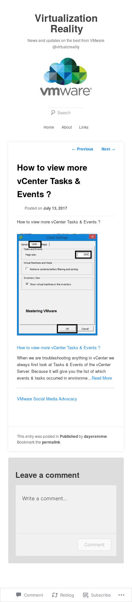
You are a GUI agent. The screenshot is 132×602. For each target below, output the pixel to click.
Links (83, 127)
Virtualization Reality (66, 23)
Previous (82, 149)
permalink (51, 442)
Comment (94, 544)
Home (49, 127)
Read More (102, 378)
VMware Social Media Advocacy (47, 399)
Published (69, 436)
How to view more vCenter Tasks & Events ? (58, 347)
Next (108, 149)
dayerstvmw (95, 436)
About (67, 127)
